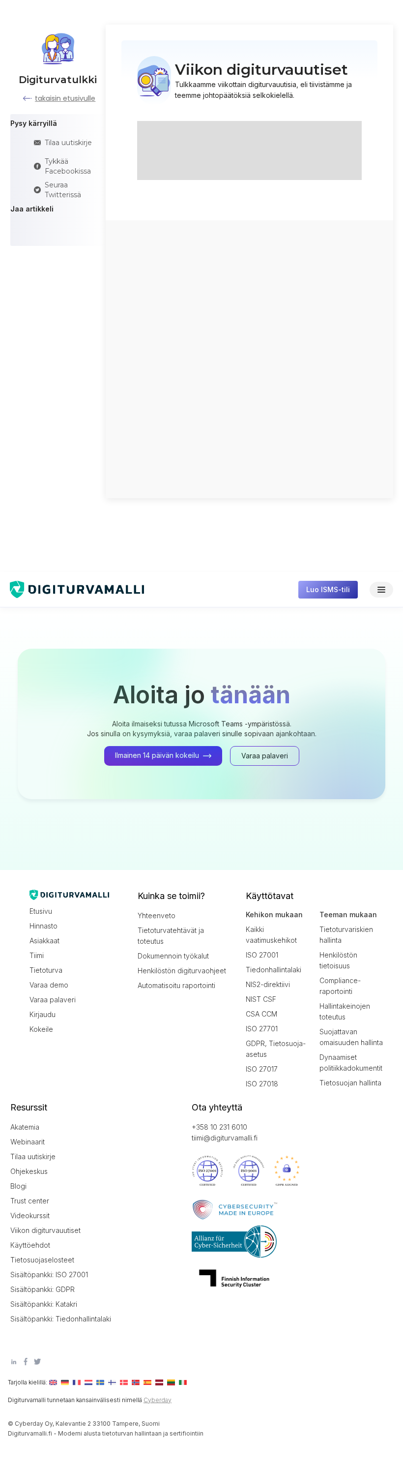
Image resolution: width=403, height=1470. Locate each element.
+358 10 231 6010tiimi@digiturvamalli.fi (225, 1132)
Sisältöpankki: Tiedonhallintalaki (54, 1319)
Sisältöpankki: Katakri (43, 1304)
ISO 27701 (262, 1028)
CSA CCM (261, 1014)
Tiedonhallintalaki (273, 969)
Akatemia (24, 1127)
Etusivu (40, 911)
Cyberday (158, 1400)
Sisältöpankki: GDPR (42, 1289)
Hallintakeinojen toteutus (344, 1011)
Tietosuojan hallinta (350, 1083)
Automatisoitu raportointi (176, 985)
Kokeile (41, 1029)
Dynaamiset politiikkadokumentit (350, 1062)
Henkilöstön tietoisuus (338, 960)
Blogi (18, 1186)
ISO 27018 (262, 1084)
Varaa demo (48, 985)
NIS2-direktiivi (268, 984)
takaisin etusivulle (65, 98)
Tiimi (36, 955)
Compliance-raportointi (340, 985)
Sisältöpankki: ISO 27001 (49, 1274)
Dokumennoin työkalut (173, 956)
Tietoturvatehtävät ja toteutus (171, 935)
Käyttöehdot (30, 1245)
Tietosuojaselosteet (42, 1260)
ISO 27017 (262, 1069)
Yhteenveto (156, 915)
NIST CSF (261, 999)
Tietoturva (45, 970)
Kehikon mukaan (274, 914)
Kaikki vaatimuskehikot (271, 934)
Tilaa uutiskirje (33, 1156)
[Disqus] (249, 358)
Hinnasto (43, 926)
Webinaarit (27, 1142)
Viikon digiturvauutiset (45, 1230)
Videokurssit (30, 1215)
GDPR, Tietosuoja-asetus (276, 1048)
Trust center (29, 1201)
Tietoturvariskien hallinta (346, 934)
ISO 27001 (262, 955)
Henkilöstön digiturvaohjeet (182, 970)
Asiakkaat (44, 940)
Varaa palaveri (52, 999)
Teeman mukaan (348, 914)
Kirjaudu (42, 1014)
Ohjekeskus (29, 1171)
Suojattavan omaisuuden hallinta (351, 1037)
